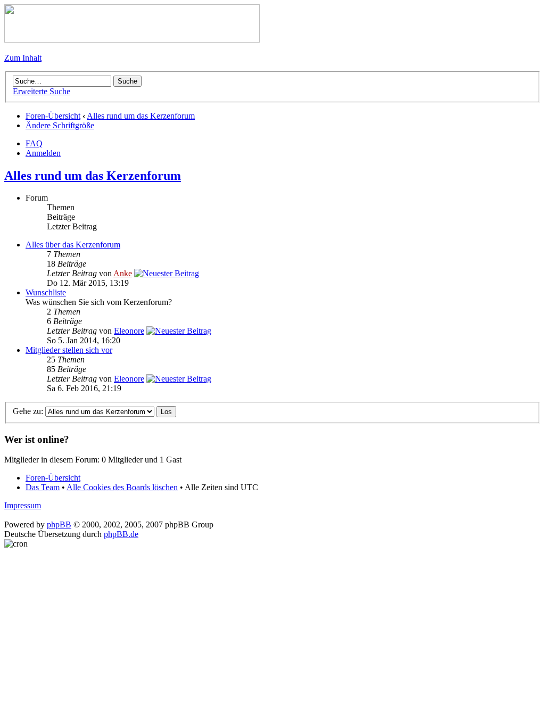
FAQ (34, 143)
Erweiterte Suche (41, 91)
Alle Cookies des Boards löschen (122, 487)
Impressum (22, 505)
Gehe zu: (28, 411)
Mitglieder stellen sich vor (69, 349)
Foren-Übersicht (53, 115)
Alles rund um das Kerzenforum (141, 115)
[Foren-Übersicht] (132, 39)
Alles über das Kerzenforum (73, 244)
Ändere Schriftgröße (60, 125)
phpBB (59, 524)
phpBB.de (121, 534)
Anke (122, 273)
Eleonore (129, 330)
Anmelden (43, 153)
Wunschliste (46, 292)
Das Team (43, 487)
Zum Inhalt (23, 57)
